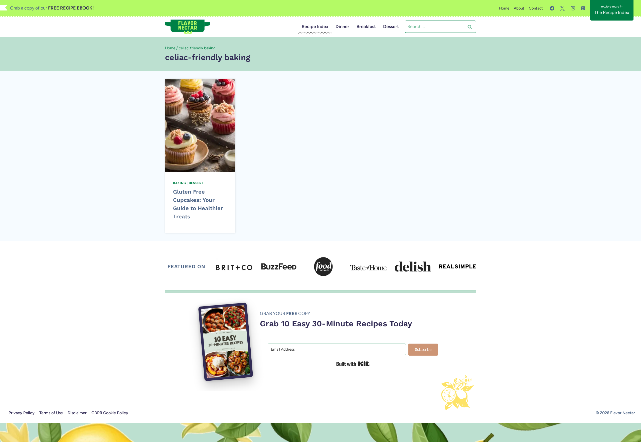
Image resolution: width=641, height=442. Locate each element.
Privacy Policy (22, 412)
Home (504, 8)
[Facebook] (552, 8)
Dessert (391, 26)
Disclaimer (77, 412)
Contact (536, 8)
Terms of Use (51, 412)
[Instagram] (572, 8)
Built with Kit (353, 363)
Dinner (342, 26)
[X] (562, 8)
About (519, 8)
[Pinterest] (583, 8)
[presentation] (200, 125)
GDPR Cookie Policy (109, 412)
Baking (179, 183)
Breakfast (366, 26)
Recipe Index (315, 26)
